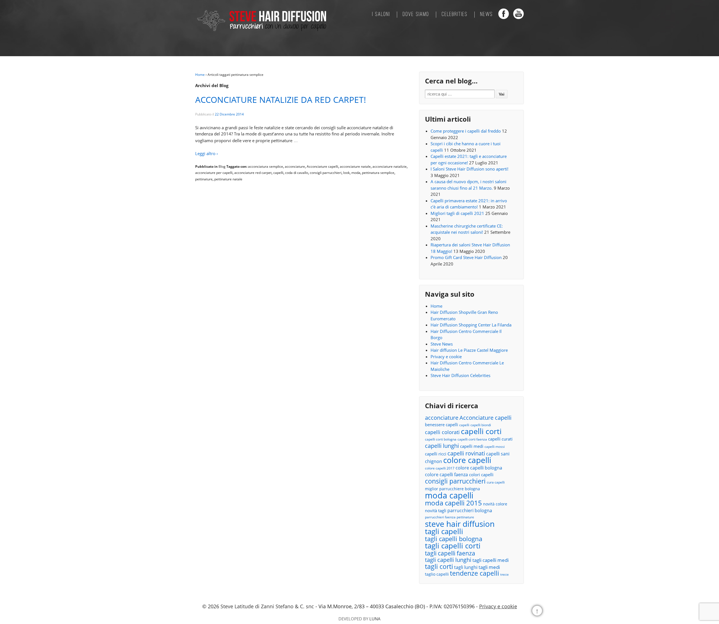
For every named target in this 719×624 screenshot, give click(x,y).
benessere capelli (441, 424)
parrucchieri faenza (440, 517)
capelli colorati (442, 432)
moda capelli (449, 495)
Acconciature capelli (322, 166)
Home (200, 74)
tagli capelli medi (490, 560)
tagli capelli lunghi (448, 560)
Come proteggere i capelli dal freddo (466, 131)
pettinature (204, 179)
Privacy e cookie (446, 356)
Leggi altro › (206, 153)
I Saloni (381, 15)
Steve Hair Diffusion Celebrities (460, 375)
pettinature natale (228, 179)
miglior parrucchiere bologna (452, 488)
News (486, 15)
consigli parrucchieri (326, 172)
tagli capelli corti (453, 546)
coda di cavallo (296, 172)
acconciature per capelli (214, 172)
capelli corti (481, 431)
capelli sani (497, 454)
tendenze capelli (474, 573)
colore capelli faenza (446, 474)
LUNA (375, 618)
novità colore (495, 504)
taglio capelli (437, 574)
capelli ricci (435, 454)
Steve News (442, 344)
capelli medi (471, 446)
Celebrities (455, 15)
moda (355, 172)
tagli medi (489, 567)
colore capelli (467, 460)
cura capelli (496, 482)
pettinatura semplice (378, 172)
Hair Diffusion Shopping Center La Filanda (471, 325)
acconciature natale (355, 166)
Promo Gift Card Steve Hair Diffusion (466, 257)
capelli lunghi (442, 446)
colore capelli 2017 (439, 468)
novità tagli (435, 510)
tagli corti (439, 567)
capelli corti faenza (472, 439)
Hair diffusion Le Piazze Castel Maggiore (469, 350)
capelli (278, 172)
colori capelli (481, 474)
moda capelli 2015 (453, 503)
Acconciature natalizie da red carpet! (280, 99)
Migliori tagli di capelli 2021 (457, 213)
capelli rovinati (466, 453)
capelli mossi (494, 446)
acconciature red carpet (253, 172)
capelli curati (500, 439)
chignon (433, 461)
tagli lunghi (465, 567)
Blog (222, 166)
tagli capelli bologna (453, 539)
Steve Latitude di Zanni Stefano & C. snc (267, 606)
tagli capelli (444, 531)
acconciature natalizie (389, 166)
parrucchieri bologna (469, 510)
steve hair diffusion (460, 524)
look (346, 172)
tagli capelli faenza (450, 553)
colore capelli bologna (479, 468)
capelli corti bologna (440, 439)
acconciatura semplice (265, 166)
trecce (504, 575)
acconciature (295, 166)
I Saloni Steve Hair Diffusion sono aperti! (469, 169)
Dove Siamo (416, 15)
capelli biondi (480, 425)
